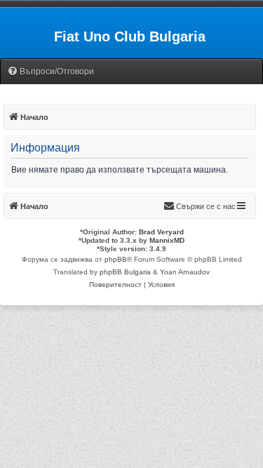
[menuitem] (50, 71)
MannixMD (166, 240)
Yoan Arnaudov (185, 272)
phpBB (115, 259)
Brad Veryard (161, 232)
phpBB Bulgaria (125, 272)
